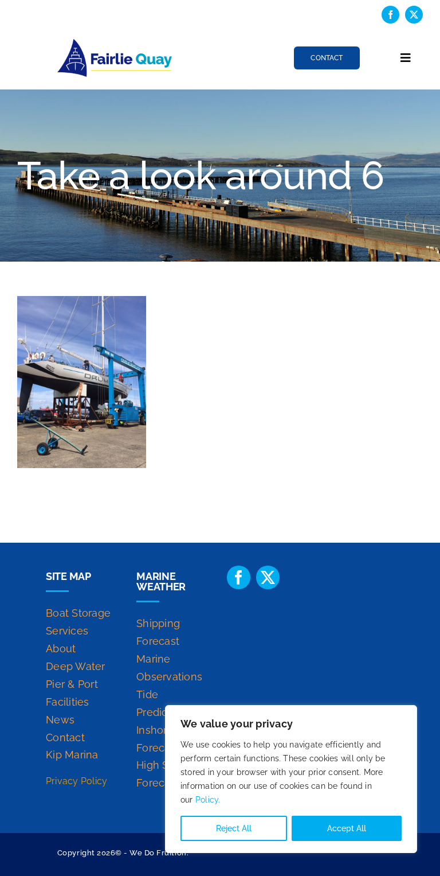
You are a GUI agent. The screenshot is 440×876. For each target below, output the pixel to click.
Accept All (346, 828)
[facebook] (390, 15)
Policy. (208, 799)
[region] (291, 779)
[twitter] (414, 15)
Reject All (234, 828)
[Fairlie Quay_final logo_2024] (114, 43)
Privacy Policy (76, 781)
